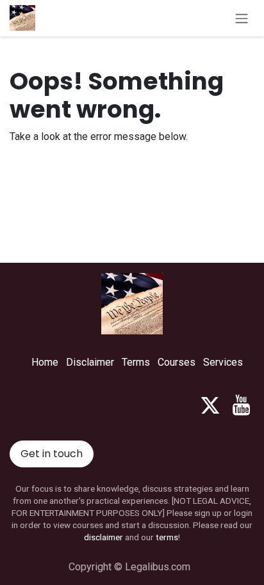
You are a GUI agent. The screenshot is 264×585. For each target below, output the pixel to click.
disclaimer (103, 537)
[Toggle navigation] (241, 18)
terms (167, 537)
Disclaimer (90, 362)
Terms (136, 362)
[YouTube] (241, 405)
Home (44, 362)
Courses (176, 362)
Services (223, 362)
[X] (210, 405)
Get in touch (52, 453)
